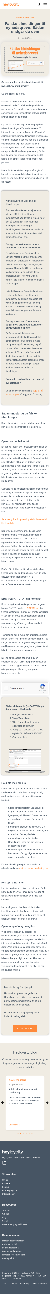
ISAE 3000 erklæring (19, 1283)
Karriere (6, 1183)
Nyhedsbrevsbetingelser (13, 1254)
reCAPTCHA (31, 608)
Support (6, 1210)
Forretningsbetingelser (13, 1240)
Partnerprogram (9, 1190)
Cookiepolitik (8, 1258)
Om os (5, 1180)
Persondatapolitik (10, 1247)
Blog (4, 1217)
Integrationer (8, 1194)
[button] (2, 1102)
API (5, 1283)
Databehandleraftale (12, 1251)
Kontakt (5, 1187)
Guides (5, 1213)
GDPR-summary (39, 1283)
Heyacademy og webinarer (14, 1224)
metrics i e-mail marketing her (33, 868)
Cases (5, 1220)
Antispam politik (9, 1244)
